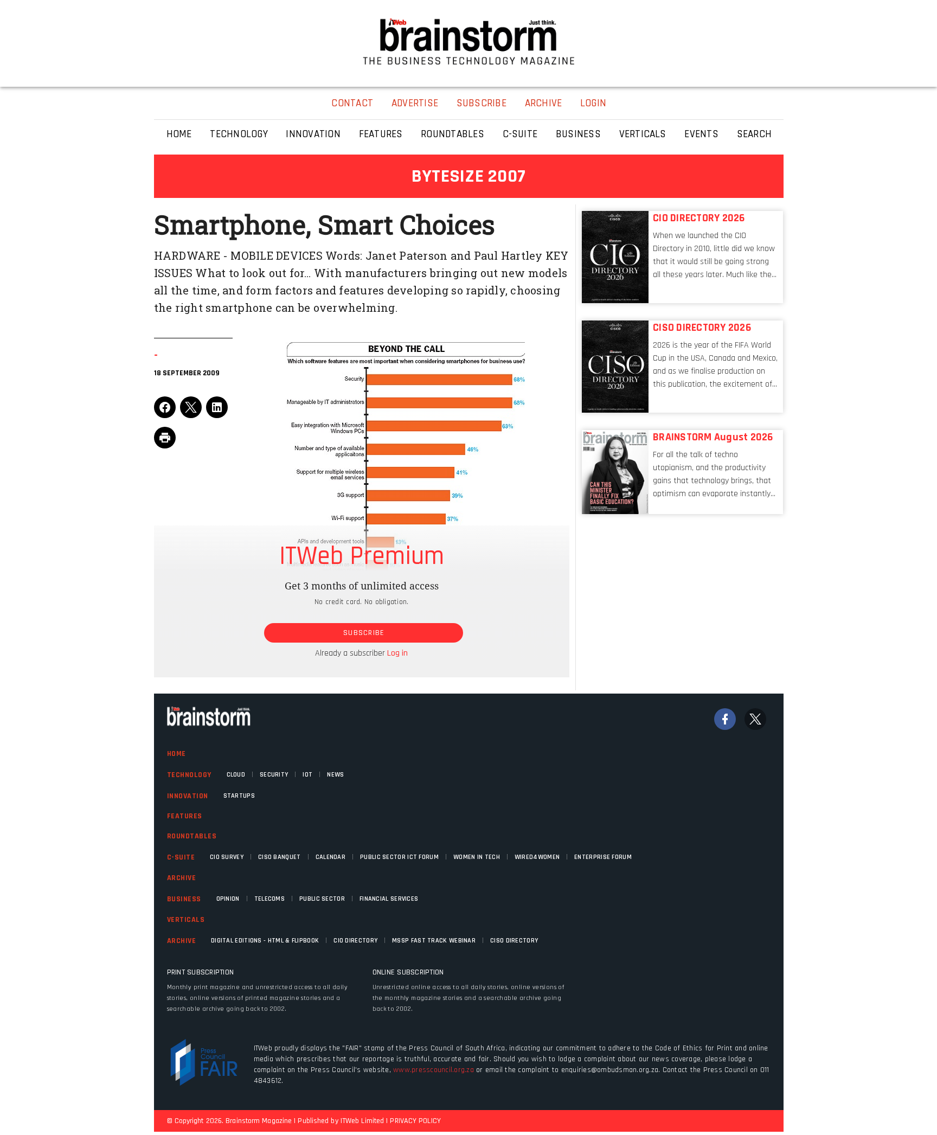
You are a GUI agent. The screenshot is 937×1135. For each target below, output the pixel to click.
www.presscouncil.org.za (433, 1070)
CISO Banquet (279, 857)
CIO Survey (226, 857)
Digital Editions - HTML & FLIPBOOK (265, 941)
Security (274, 775)
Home (176, 754)
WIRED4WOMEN (537, 857)
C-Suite (181, 857)
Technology (189, 775)
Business (184, 899)
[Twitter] (755, 719)
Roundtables (192, 836)
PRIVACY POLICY (415, 1121)
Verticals (186, 920)
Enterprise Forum (603, 857)
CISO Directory (514, 941)
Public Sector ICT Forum (399, 857)
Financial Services (389, 899)
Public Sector (322, 899)
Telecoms (269, 899)
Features (184, 816)
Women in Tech (476, 857)
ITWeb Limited (362, 1121)
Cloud (236, 775)
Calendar (330, 857)
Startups (239, 796)
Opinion (228, 899)
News (335, 775)
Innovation (187, 796)
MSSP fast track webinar (434, 941)
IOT (307, 775)
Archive (181, 878)
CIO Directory (355, 941)
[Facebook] (725, 719)
